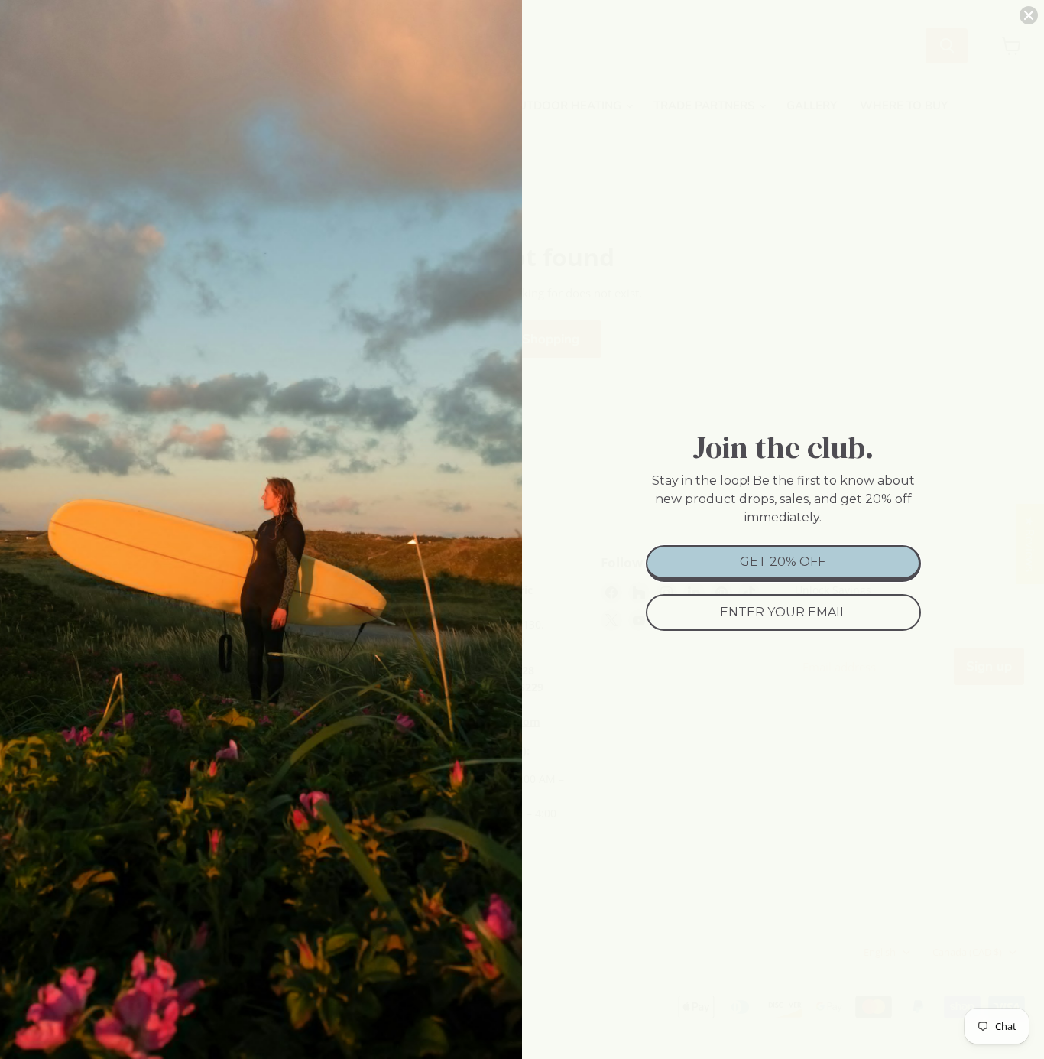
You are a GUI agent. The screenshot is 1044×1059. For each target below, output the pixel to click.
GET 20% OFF (782, 561)
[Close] (1029, 15)
